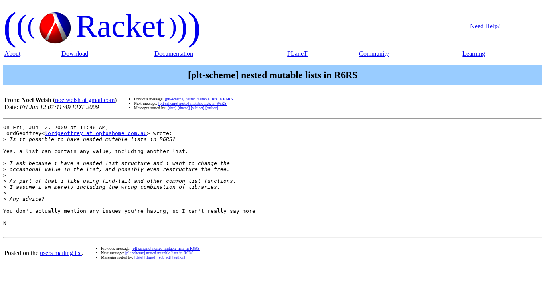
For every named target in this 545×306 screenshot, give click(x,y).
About (12, 53)
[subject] (197, 108)
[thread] (184, 108)
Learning (473, 53)
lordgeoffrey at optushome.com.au (96, 133)
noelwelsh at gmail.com (85, 99)
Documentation (173, 53)
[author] (211, 108)
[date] (172, 108)
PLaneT (297, 53)
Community (374, 53)
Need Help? (485, 26)
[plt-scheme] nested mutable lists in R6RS (199, 99)
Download (74, 53)
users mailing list (61, 252)
